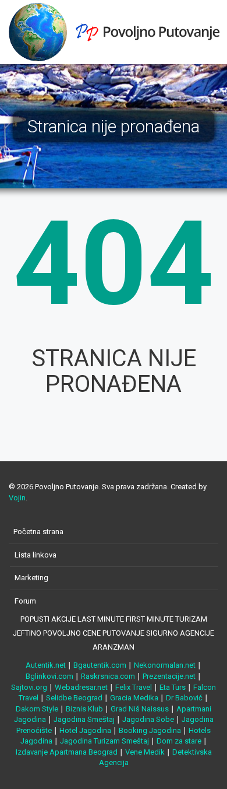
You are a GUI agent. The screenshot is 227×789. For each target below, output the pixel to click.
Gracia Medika (134, 697)
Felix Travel (133, 687)
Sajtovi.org (29, 687)
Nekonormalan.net (165, 665)
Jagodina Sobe (148, 719)
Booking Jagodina (150, 730)
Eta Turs (172, 687)
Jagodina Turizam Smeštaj (104, 741)
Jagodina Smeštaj (84, 719)
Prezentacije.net (169, 676)
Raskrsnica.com (108, 676)
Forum (25, 601)
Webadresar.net (81, 687)
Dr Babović (184, 697)
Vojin (17, 497)
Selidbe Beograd (74, 697)
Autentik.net (46, 665)
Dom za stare (179, 741)
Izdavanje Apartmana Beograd (67, 752)
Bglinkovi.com (49, 676)
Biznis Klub (84, 708)
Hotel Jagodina (85, 730)
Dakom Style (37, 708)
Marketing (31, 577)
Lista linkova (35, 554)
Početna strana (38, 531)
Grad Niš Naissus (140, 708)
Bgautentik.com (99, 665)
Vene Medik (145, 752)
